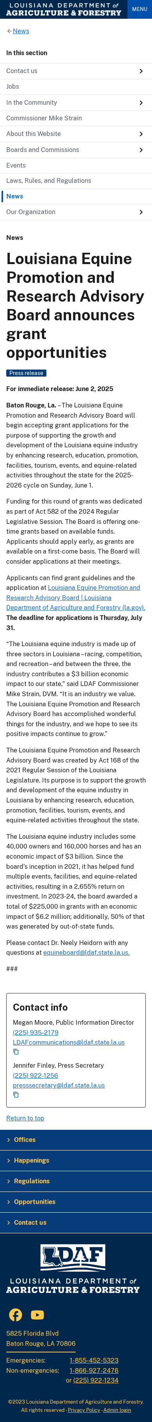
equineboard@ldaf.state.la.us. (86, 952)
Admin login (117, 1410)
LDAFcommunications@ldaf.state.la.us (69, 1042)
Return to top (25, 1118)
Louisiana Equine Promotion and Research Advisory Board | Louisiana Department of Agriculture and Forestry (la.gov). (75, 597)
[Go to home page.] (63, 9)
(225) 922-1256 (35, 1075)
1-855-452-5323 (94, 1360)
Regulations (31, 1181)
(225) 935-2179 (35, 1032)
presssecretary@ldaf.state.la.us (59, 1085)
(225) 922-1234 (95, 1380)
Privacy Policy (84, 1410)
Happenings (31, 1160)
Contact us (30, 1222)
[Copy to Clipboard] (76, 1052)
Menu (139, 9)
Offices (24, 1139)
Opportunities (34, 1202)
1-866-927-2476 (94, 1370)
